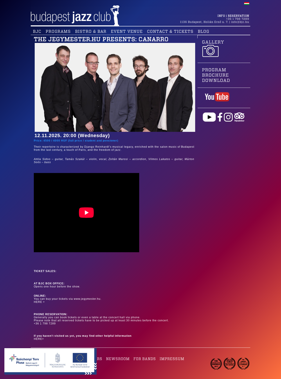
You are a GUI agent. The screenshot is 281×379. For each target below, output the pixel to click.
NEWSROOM (118, 359)
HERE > (39, 302)
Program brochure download (216, 75)
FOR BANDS (144, 359)
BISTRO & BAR (90, 32)
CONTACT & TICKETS (170, 32)
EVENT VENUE (127, 32)
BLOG (203, 32)
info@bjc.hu (240, 22)
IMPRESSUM (172, 359)
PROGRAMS (58, 32)
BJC (37, 32)
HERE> (39, 338)
